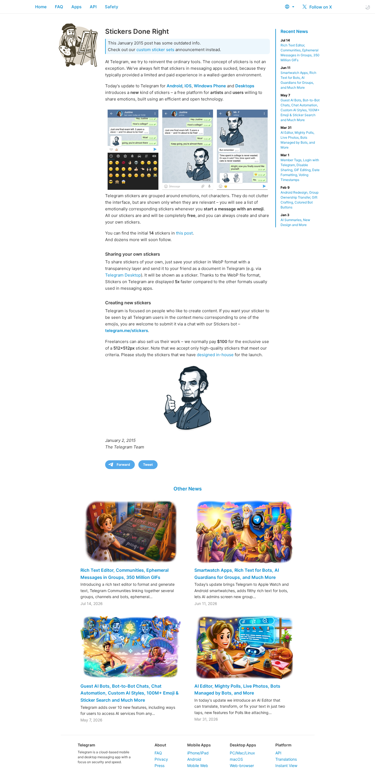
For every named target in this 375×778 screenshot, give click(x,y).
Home (41, 6)
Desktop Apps (243, 745)
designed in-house (215, 354)
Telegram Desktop (123, 275)
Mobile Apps (199, 745)
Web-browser (242, 765)
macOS (236, 759)
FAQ (59, 6)
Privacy (161, 759)
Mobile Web (197, 765)
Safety (111, 6)
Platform (283, 745)
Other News (187, 489)
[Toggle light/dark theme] (367, 7)
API (93, 6)
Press (159, 765)
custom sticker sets (155, 49)
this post (184, 233)
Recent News (294, 31)
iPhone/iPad (198, 753)
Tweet (148, 464)
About (160, 745)
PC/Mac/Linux (242, 753)
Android (194, 759)
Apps (76, 6)
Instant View (286, 765)
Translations (286, 759)
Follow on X (320, 7)
